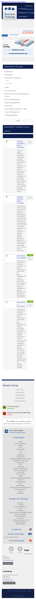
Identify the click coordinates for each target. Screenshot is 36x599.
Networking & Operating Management (20, 478)
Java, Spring (20, 466)
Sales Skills (8, 106)
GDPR (7, 88)
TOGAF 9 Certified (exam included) (20, 200)
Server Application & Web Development (20, 487)
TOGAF (7, 80)
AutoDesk (20, 445)
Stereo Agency (21, 595)
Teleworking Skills (11, 115)
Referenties (20, 398)
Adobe (20, 441)
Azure (20, 447)
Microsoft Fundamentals (20, 470)
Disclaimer (23, 590)
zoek (18, 121)
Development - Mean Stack (20, 460)
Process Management (12, 100)
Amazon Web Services (20, 443)
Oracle (20, 483)
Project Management (12, 103)
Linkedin (11, 552)
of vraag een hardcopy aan (18, 53)
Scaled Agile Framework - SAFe (16, 109)
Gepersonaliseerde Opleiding (18, 413)
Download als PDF (18, 50)
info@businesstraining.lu (9, 579)
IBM (21, 464)
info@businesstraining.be (9, 560)
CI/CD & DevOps (20, 449)
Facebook (20, 552)
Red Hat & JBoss (20, 485)
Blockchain (8, 72)
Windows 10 (20, 493)
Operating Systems (21, 481)
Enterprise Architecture (13, 78)
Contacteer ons (8, 563)
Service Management (12, 112)
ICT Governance (10, 91)
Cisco (20, 451)
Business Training (10, 385)
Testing (20, 491)
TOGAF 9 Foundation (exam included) (21, 144)
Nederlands (29, 6)
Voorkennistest (13, 407)
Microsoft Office (20, 474)
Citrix (20, 453)
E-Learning (8, 75)
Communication (20, 457)
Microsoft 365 (20, 472)
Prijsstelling (20, 395)
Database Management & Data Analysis (20, 459)
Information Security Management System (17, 95)
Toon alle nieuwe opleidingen (11, 537)
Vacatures (20, 392)
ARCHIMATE (9, 83)
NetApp (20, 476)
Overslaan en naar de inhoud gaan (13, 2)
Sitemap (29, 590)
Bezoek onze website (9, 583)
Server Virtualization (20, 489)
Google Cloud (20, 462)
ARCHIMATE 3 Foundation (21, 257)
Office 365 (20, 480)
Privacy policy (20, 401)
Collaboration (20, 455)
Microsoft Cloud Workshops (20, 468)
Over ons (20, 390)
